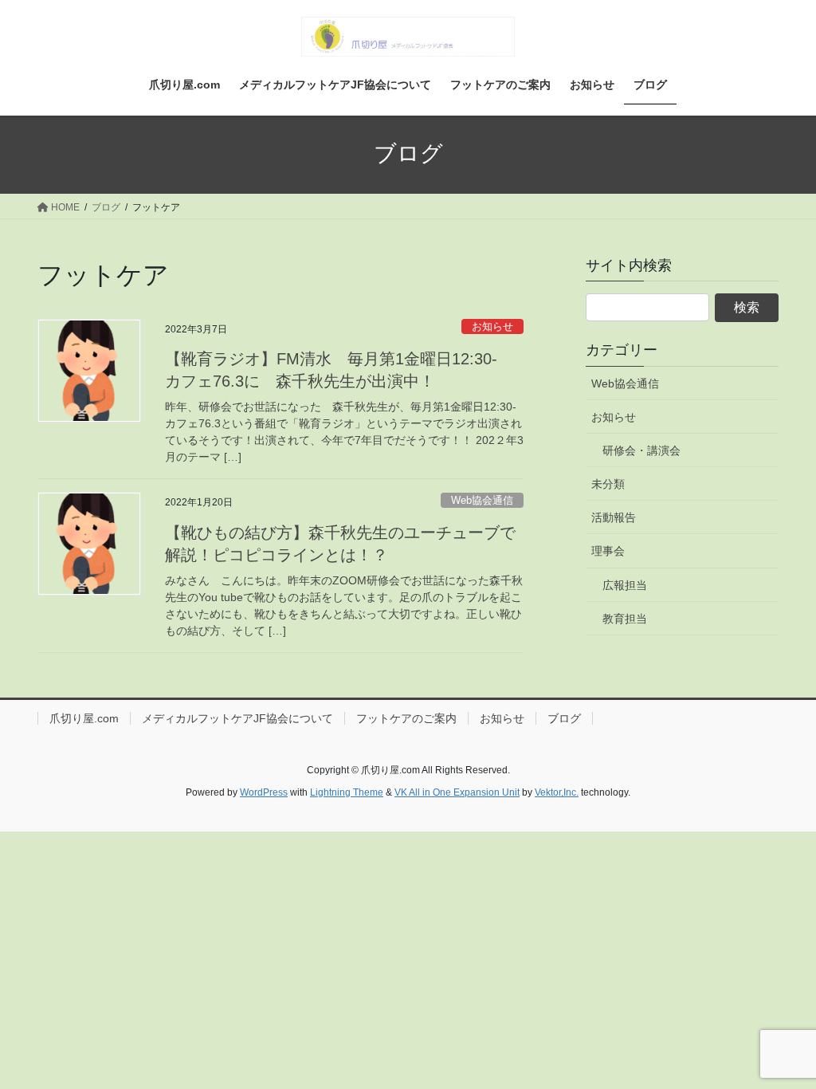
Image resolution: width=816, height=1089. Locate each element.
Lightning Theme (346, 792)
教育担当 (624, 618)
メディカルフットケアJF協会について (237, 718)
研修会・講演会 (641, 450)
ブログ (564, 718)
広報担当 (624, 585)
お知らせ (492, 326)
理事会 (608, 550)
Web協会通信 (482, 500)
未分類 (608, 484)
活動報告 (613, 517)
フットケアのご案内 (406, 718)
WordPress (264, 792)
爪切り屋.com (84, 718)
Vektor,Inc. (557, 792)
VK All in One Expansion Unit (457, 792)
